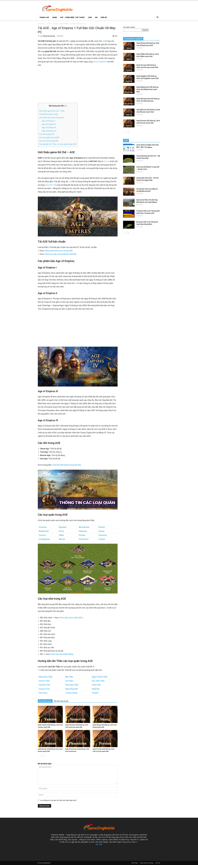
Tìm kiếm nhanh (129, 27)
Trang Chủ (44, 17)
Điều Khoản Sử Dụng (146, 863)
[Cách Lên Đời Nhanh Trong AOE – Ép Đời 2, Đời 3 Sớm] (129, 170)
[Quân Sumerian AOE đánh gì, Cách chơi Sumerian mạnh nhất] (77, 714)
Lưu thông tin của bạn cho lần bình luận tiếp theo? (58, 800)
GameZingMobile (100, 62)
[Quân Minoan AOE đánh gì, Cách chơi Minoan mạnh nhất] (129, 112)
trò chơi (106, 161)
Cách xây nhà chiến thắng (62, 654)
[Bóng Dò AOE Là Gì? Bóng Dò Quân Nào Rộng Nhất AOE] (129, 225)
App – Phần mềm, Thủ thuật (72, 17)
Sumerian (103, 535)
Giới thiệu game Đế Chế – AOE (52, 111)
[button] (157, 17)
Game (54, 17)
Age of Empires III (49, 128)
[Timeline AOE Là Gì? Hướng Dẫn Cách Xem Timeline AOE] (129, 214)
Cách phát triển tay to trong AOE (59, 251)
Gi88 (100, 844)
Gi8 (96, 17)
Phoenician (84, 539)
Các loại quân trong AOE (49, 137)
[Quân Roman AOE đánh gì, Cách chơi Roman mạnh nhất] (50, 738)
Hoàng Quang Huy (49, 36)
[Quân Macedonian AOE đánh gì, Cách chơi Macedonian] (129, 101)
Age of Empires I (48, 121)
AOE (105, 41)
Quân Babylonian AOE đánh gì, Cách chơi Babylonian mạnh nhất (147, 89)
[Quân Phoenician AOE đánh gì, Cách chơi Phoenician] (77, 738)
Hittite (61, 535)
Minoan (62, 539)
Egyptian (63, 527)
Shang (101, 531)
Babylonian (44, 531)
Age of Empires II (49, 124)
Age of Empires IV (49, 131)
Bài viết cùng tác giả (61, 701)
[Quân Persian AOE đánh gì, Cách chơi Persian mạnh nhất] (105, 738)
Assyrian (43, 527)
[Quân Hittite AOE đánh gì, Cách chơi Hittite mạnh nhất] (129, 57)
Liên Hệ (104, 17)
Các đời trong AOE (46, 134)
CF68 (90, 17)
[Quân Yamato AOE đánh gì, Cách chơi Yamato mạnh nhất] (50, 714)
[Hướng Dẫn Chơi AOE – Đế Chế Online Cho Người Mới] (129, 181)
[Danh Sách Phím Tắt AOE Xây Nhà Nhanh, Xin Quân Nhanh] (129, 203)
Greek (61, 531)
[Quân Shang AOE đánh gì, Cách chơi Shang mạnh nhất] (105, 714)
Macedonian (84, 527)
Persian (82, 535)
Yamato (102, 539)
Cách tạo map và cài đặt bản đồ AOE (60, 254)
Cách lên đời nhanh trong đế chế (66, 465)
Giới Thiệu (134, 863)
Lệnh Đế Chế (50, 185)
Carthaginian (44, 539)
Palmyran (83, 531)
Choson (42, 535)
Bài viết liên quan (45, 701)
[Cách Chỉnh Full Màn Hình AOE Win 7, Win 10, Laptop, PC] (129, 148)
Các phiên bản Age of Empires (51, 118)
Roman (102, 527)
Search (145, 30)
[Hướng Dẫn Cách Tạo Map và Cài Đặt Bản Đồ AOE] (129, 192)
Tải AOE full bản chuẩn (48, 114)
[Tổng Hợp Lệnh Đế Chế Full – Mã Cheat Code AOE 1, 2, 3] (129, 159)
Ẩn (65, 106)
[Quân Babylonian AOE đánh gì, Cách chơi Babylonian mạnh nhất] (129, 90)
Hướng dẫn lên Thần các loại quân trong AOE (57, 144)
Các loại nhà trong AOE (48, 141)
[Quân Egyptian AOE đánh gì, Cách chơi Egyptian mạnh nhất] (129, 79)
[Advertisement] (78, 86)
